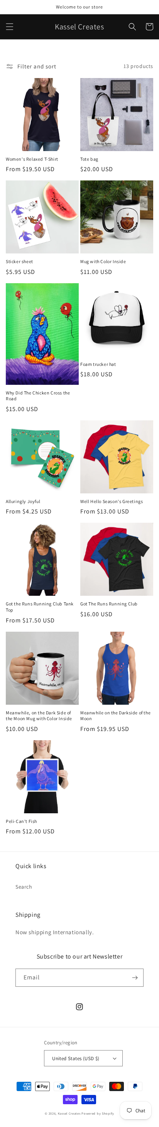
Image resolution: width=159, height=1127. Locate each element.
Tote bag (89, 159)
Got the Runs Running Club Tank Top (40, 607)
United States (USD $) (75, 1058)
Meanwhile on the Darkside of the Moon (115, 716)
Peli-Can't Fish (21, 821)
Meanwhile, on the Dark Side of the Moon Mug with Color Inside (39, 716)
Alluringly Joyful (23, 501)
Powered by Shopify (97, 1113)
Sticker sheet (19, 261)
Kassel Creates (69, 1113)
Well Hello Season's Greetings (111, 501)
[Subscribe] (134, 978)
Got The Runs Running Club (109, 604)
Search (23, 886)
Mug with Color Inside (103, 261)
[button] (9, 26)
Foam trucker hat (98, 364)
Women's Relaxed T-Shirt (32, 159)
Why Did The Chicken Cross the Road (38, 396)
